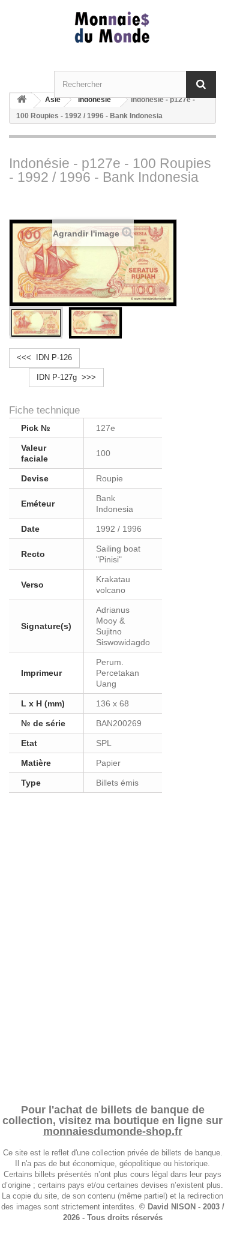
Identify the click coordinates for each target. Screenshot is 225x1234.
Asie (53, 99)
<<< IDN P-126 (44, 357)
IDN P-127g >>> (66, 377)
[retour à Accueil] (21, 101)
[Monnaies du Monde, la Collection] (112, 28)
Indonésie (94, 99)
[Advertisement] (112, 946)
